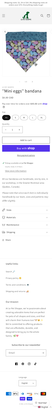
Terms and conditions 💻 (17, 284)
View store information (15, 171)
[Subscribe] (43, 352)
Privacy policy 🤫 (14, 278)
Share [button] (8, 240)
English (25, 383)
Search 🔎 (10, 271)
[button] (3, 15)
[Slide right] (32, 82)
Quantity (5, 124)
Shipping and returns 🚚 (17, 291)
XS (6, 117)
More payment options (26, 155)
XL (42, 117)
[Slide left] (19, 82)
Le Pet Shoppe (28, 404)
